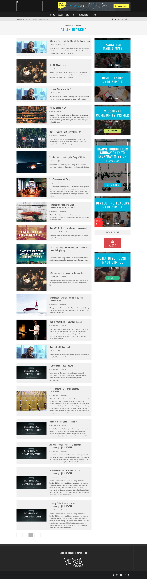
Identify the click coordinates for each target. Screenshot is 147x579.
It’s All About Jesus (58, 65)
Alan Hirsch (53, 44)
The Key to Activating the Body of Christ (68, 157)
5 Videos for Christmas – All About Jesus (68, 272)
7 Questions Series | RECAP (62, 365)
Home (52, 15)
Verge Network (54, 69)
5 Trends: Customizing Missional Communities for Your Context (64, 206)
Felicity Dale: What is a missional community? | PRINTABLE (64, 505)
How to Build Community (61, 347)
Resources (83, 15)
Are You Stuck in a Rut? (60, 89)
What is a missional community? (64, 421)
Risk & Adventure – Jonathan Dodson (66, 321)
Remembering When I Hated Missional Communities (66, 299)
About (60, 15)
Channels (70, 15)
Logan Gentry (54, 135)
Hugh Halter (53, 183)
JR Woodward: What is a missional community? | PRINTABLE (65, 472)
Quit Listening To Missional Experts (65, 131)
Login (95, 15)
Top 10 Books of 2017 (59, 107)
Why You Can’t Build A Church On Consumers (70, 41)
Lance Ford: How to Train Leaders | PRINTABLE (65, 390)
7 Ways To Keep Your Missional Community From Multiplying (68, 249)
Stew (51, 111)
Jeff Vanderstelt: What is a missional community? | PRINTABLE (66, 446)
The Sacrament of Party (60, 179)
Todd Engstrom (54, 232)
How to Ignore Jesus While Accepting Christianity (41, 21)
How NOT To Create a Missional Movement (68, 228)
